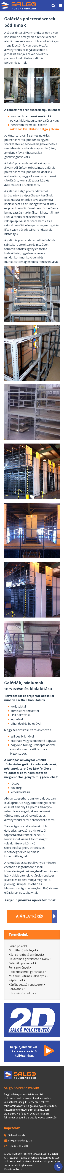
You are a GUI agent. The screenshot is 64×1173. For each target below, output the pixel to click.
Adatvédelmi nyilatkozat (19, 1165)
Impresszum (52, 1161)
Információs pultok (21, 993)
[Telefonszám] (58, 1166)
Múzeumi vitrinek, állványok (27, 976)
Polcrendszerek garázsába (26, 972)
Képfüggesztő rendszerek (26, 985)
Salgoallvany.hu (17, 1135)
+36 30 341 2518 (18, 1146)
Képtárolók (16, 980)
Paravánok (16, 989)
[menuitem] (18, 5)
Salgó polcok (17, 946)
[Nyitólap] (18, 5)
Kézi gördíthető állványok (26, 955)
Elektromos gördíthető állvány (29, 959)
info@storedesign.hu (20, 1140)
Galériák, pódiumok (22, 963)
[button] (60, 5)
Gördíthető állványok (23, 950)
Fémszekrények (19, 967)
